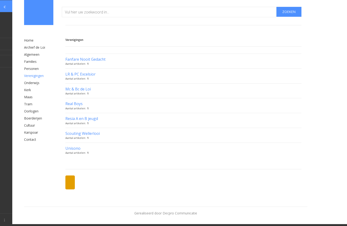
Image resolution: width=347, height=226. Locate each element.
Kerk (27, 90)
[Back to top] (6, 219)
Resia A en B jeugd (81, 118)
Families (30, 61)
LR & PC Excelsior (80, 74)
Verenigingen (34, 75)
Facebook (6, 44)
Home (29, 40)
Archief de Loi (34, 47)
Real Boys (74, 103)
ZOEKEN (289, 11)
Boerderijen (33, 118)
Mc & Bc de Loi (78, 89)
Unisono (72, 148)
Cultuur (29, 125)
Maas (28, 97)
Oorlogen (31, 111)
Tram (28, 104)
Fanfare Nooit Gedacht (85, 59)
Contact (30, 139)
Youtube (6, 61)
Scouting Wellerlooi (82, 133)
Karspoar (31, 132)
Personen (31, 68)
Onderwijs (31, 83)
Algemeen (31, 54)
